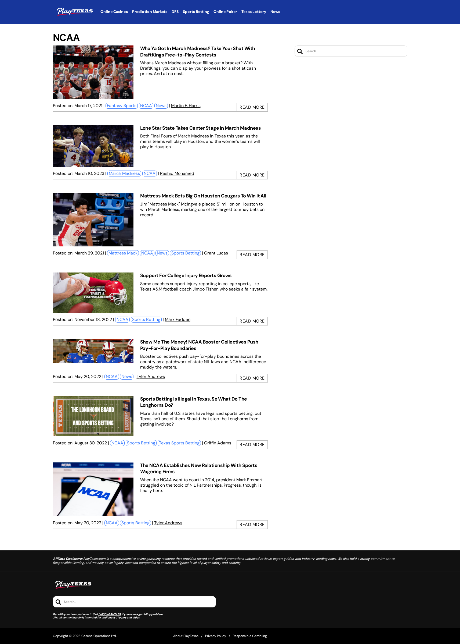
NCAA (146, 105)
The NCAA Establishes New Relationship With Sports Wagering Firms (199, 468)
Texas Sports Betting (179, 443)
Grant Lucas (216, 253)
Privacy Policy (215, 636)
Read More (252, 107)
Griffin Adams (217, 443)
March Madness (124, 173)
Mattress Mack (122, 253)
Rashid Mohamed (177, 173)
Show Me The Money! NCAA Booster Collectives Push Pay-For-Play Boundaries (199, 345)
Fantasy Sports (121, 105)
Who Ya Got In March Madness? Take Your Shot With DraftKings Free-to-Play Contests (197, 51)
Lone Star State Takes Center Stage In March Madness (200, 128)
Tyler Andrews (151, 376)
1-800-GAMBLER (109, 614)
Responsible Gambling (250, 636)
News (161, 105)
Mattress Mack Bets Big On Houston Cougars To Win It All (203, 196)
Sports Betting (185, 253)
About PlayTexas (185, 636)
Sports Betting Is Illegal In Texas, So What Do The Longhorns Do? (193, 402)
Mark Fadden (177, 319)
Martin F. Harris (186, 105)
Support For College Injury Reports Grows (186, 275)
